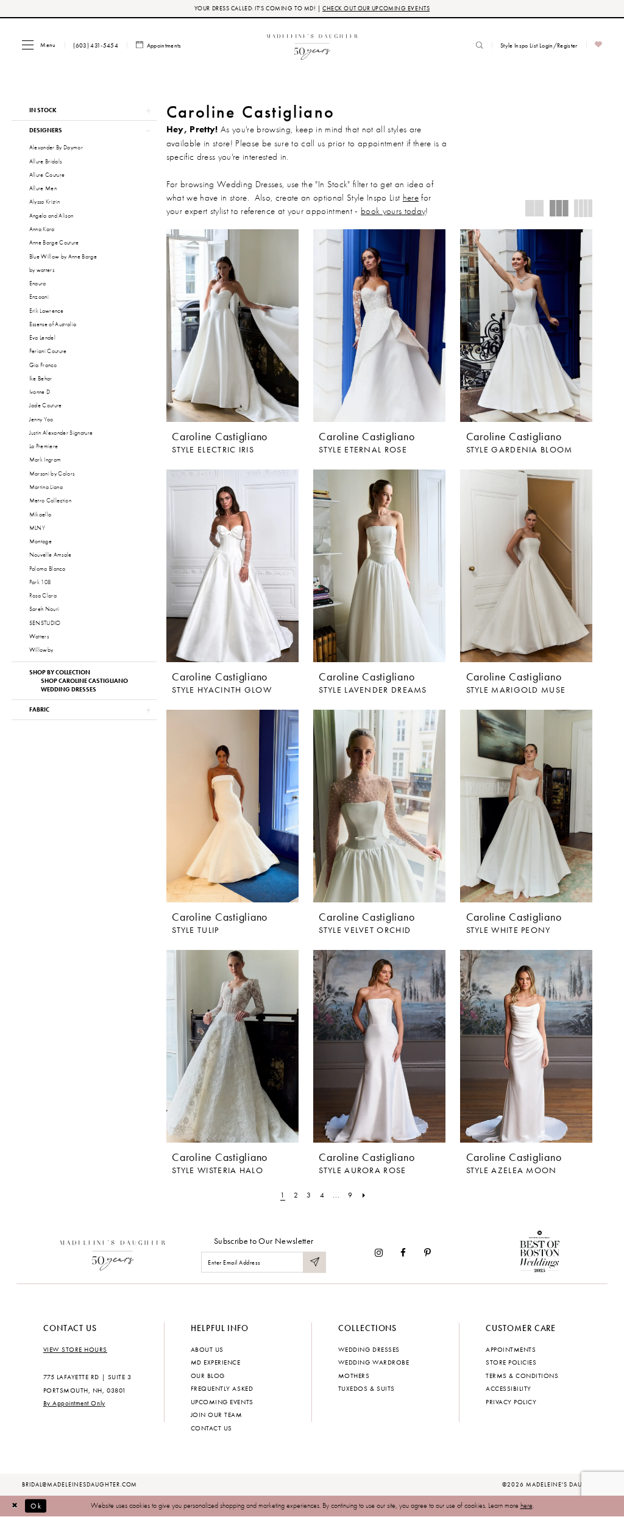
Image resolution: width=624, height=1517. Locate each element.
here (411, 197)
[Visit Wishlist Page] (598, 45)
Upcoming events (222, 1401)
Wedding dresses (369, 1349)
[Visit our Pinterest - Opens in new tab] (427, 1253)
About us (207, 1349)
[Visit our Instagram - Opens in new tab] (378, 1253)
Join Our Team (217, 1414)
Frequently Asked (222, 1388)
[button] (39, 45)
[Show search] (479, 45)
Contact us (211, 1428)
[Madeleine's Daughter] (113, 1253)
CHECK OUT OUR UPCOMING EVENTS (376, 8)
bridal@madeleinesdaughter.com (80, 1484)
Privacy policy (511, 1401)
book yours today (393, 211)
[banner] (312, 45)
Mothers (354, 1375)
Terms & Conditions (522, 1375)
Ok (35, 1505)
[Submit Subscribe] (314, 1262)
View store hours (75, 1349)
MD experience (216, 1362)
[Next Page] (363, 1195)
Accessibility (508, 1388)
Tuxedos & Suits (366, 1388)
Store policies (511, 1362)
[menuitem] (39, 45)
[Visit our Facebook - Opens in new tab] (403, 1253)
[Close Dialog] (15, 1506)
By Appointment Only (74, 1403)
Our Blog (208, 1375)
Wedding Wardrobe (373, 1362)
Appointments (511, 1349)
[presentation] (232, 325)
